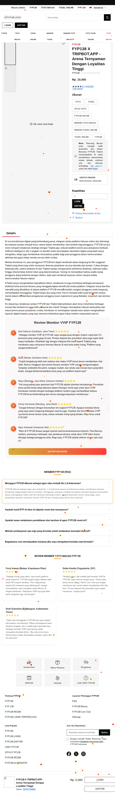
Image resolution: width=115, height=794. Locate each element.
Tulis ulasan (77, 89)
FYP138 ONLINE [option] (81, 116)
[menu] (57, 36)
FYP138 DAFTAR (14, 741)
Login (7, 25)
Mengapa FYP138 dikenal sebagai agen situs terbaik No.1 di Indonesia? (43, 483)
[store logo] (12, 17)
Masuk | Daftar (18, 7)
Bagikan (79, 217)
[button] (10, 52)
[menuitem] (4, 33)
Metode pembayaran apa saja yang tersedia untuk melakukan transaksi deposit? (47, 531)
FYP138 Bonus (80, 706)
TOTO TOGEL (29, 789)
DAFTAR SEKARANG (57, 451)
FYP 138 (82, 7)
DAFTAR (78, 206)
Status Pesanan (57, 668)
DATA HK (29, 683)
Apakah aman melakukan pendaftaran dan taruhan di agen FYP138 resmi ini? (46, 520)
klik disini (95, 166)
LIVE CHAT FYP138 (86, 683)
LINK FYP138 (12, 747)
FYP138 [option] (98, 137)
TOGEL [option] (91, 102)
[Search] (107, 17)
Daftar (21, 25)
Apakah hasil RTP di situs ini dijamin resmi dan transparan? (36, 509)
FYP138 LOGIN (13, 736)
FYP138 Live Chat (81, 712)
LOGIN (77, 201)
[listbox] (90, 119)
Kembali (57, 683)
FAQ (74, 701)
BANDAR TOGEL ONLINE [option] (85, 130)
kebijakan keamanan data (91, 741)
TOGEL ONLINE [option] (81, 137)
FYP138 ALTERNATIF (16, 763)
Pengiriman (86, 667)
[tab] (11, 233)
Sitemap (76, 717)
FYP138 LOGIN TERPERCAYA (21, 717)
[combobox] (78, 17)
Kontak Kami (29, 667)
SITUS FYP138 (12, 752)
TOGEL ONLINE (66, 7)
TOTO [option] (78, 102)
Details (11, 233)
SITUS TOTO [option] (80, 109)
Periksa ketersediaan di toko (88, 213)
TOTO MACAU (48, 7)
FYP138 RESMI (13, 712)
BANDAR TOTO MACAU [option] (85, 123)
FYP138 (33, 7)
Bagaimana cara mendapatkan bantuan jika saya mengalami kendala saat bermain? (49, 542)
